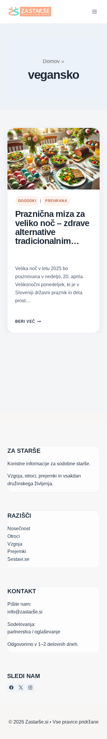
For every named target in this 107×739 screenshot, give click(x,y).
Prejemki (16, 551)
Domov (51, 61)
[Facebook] (11, 687)
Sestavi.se (18, 559)
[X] (21, 687)
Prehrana (56, 201)
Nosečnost (18, 528)
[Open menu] (94, 11)
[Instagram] (30, 687)
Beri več (28, 321)
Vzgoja (14, 544)
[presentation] (53, 159)
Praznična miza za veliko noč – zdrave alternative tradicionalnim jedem (52, 227)
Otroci (13, 536)
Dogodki (27, 201)
